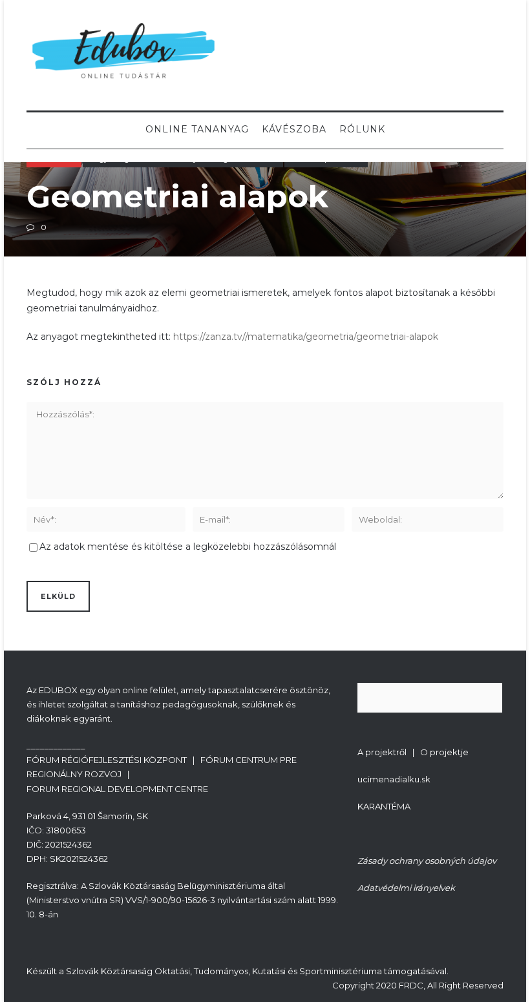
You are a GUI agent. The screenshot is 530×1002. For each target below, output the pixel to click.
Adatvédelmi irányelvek (406, 887)
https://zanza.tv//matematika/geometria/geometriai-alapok (305, 336)
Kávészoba (294, 129)
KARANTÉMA (383, 806)
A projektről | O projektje (413, 752)
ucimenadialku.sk (393, 779)
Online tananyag (197, 129)
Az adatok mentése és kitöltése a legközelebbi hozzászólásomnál (187, 546)
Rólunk (362, 129)
